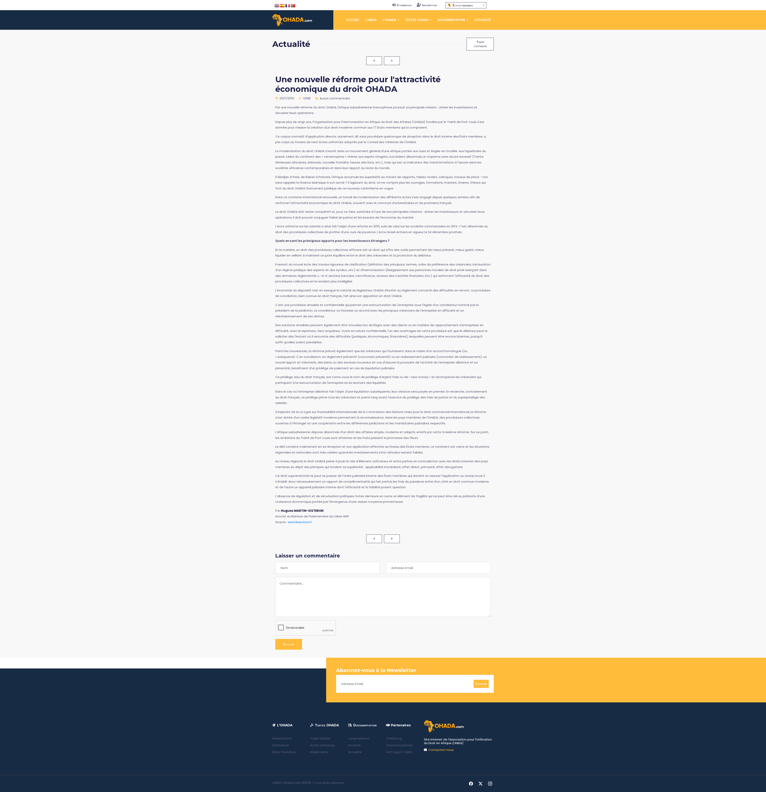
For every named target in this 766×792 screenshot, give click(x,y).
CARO (408, 752)
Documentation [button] (452, 20)
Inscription (429, 5)
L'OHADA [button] (390, 20)
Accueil (352, 20)
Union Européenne (399, 745)
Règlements (319, 752)
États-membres (284, 752)
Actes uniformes (322, 745)
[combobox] (466, 5)
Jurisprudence (358, 738)
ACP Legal (393, 752)
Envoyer (288, 644)
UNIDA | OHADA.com (286, 783)
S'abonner (481, 684)
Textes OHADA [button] (417, 20)
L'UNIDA (371, 20)
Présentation (282, 738)
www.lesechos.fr (300, 522)
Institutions (280, 745)
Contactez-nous (441, 750)
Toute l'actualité (480, 44)
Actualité (482, 20)
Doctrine (354, 745)
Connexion (404, 5)
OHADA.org (394, 738)
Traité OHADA (320, 738)
